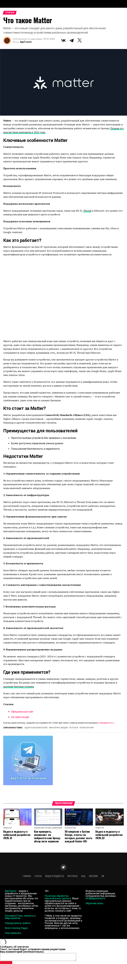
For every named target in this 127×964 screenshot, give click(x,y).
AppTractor (26, 42)
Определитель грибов (17, 923)
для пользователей (36, 728)
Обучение (93, 876)
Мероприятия (12, 918)
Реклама (10, 915)
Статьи (38, 876)
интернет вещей (59, 728)
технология (87, 728)
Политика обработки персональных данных (58, 897)
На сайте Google (20, 717)
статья (74, 728)
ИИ (103, 876)
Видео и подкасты (54, 876)
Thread (87, 210)
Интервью (73, 876)
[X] (79, 40)
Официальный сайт (22, 711)
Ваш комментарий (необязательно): (22, 951)
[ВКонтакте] (63, 40)
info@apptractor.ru (106, 723)
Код (83, 876)
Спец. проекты (25, 915)
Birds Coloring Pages (16, 928)
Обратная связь (94, 903)
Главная (27, 876)
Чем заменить (13, 933)
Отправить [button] (6, 962)
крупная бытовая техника (18, 686)
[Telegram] (71, 40)
